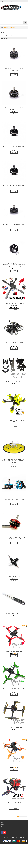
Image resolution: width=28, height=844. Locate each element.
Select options (14, 309)
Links (2, 828)
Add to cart (14, 113)
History (2, 824)
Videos (2, 822)
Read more (14, 74)
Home (2, 27)
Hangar (3, 826)
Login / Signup (10, 1)
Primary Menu (2, 22)
